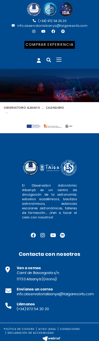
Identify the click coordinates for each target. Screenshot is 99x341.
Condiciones (70, 329)
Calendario (55, 107)
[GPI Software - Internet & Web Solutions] (51, 338)
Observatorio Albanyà (22, 107)
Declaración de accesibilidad (31, 333)
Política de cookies (19, 329)
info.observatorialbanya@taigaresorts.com (52, 25)
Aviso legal (47, 329)
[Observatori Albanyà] (49, 9)
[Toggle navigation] (58, 59)
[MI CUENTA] (39, 60)
